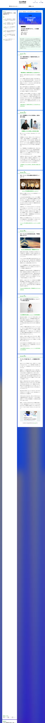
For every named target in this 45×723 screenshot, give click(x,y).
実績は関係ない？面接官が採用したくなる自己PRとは (30, 72)
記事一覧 (24, 11)
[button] (41, 2)
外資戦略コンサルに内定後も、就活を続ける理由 (30, 131)
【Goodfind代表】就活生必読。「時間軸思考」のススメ (30, 249)
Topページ (20, 11)
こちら (35, 422)
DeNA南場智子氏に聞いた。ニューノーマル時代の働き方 (30, 314)
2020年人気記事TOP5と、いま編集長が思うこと (34, 11)
